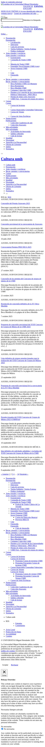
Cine (12, 73)
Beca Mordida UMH (18, 88)
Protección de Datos (13, 632)
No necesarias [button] (6, 727)
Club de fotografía (22, 528)
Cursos (8, 101)
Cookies (9, 636)
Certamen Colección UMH (21, 90)
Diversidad (10, 140)
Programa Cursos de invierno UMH (28, 561)
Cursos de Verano (17, 112)
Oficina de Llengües (13, 144)
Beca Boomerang (17, 86)
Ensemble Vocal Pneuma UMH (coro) (25, 66)
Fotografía (14, 75)
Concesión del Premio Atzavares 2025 (15, 203)
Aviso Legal (10, 630)
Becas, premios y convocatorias (18, 79)
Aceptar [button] (5, 665)
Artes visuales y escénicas (15, 53)
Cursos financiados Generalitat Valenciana (26, 110)
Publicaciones (11, 118)
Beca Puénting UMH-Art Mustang (24, 84)
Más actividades (12, 127)
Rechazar (14, 665)
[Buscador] (2, 16)
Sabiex (8, 147)
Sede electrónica (10, 11)
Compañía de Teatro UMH (21, 60)
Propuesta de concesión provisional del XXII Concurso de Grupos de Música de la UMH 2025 (22, 326)
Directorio (14, 45)
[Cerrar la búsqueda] (2, 25)
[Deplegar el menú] (7, 193)
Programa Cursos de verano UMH (28, 574)
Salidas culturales (17, 134)
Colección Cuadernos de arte (21, 123)
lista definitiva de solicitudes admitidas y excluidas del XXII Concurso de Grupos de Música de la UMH (21, 452)
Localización (15, 42)
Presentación (10, 38)
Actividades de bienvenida (21, 131)
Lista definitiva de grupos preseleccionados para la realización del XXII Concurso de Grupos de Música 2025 (21, 360)
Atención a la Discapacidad (16, 142)
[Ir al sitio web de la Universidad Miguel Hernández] (19, 4)
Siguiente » (24, 474)
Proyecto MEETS (22, 520)
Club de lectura (16, 136)
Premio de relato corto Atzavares (23, 97)
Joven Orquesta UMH (19, 68)
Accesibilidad (11, 634)
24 (18, 474)
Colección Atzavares (18, 125)
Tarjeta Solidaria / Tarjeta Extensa (23, 49)
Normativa (10, 149)
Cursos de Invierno (18, 105)
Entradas (18, 623)
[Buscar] (2, 23)
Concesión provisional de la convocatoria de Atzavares (21, 224)
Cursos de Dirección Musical (26, 517)
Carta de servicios (17, 47)
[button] (10, 40)
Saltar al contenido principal (11, 2)
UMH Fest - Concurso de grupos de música (27, 99)
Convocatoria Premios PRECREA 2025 (16, 247)
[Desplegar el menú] (4, 16)
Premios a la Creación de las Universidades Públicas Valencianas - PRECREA (27, 93)
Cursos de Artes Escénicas (20, 116)
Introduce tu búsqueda (32, 20)
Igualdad (9, 138)
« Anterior (5, 474)
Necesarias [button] (5, 710)
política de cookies (8, 651)
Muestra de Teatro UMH (20, 64)
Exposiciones (16, 58)
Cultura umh (12, 159)
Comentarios (20, 626)
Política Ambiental (17, 51)
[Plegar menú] (6, 34)
